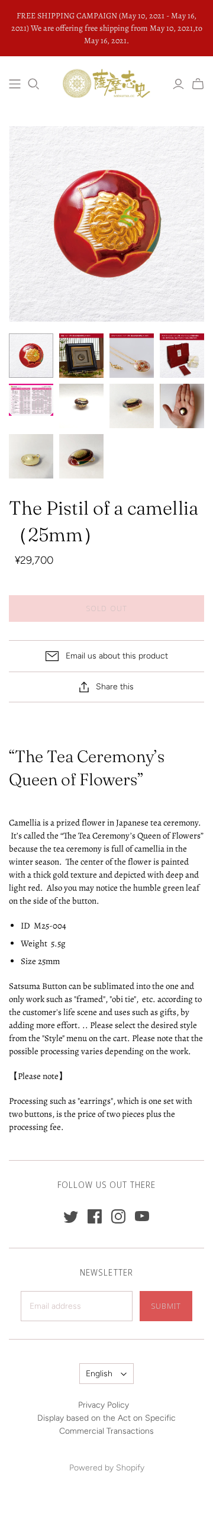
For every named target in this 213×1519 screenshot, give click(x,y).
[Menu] (15, 84)
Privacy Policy (103, 1405)
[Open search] (34, 84)
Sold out (106, 608)
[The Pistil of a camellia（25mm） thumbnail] (31, 355)
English (99, 1374)
